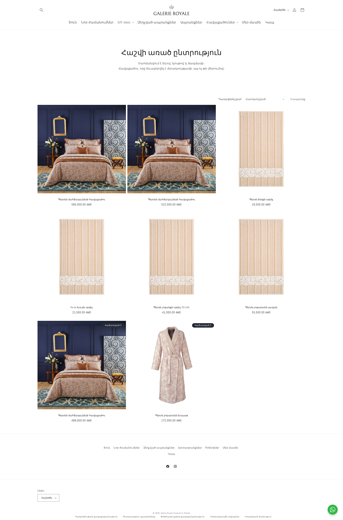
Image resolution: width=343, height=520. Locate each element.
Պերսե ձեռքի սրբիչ (261, 199)
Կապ (171, 454)
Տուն (107, 447)
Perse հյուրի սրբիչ (82, 307)
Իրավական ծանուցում (258, 516)
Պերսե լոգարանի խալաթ (171, 415)
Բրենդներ (212, 447)
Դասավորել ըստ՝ (230, 99)
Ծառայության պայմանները (139, 516)
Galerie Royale (167, 513)
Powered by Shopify (181, 513)
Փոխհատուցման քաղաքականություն (182, 516)
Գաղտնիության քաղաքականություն (96, 516)
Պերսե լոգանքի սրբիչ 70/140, (171, 307)
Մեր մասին (230, 447)
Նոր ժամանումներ (127, 447)
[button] (41, 10)
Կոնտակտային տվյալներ (224, 516)
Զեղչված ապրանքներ (159, 447)
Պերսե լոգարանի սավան (261, 307)
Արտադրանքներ (190, 447)
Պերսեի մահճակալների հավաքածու (81, 199)
